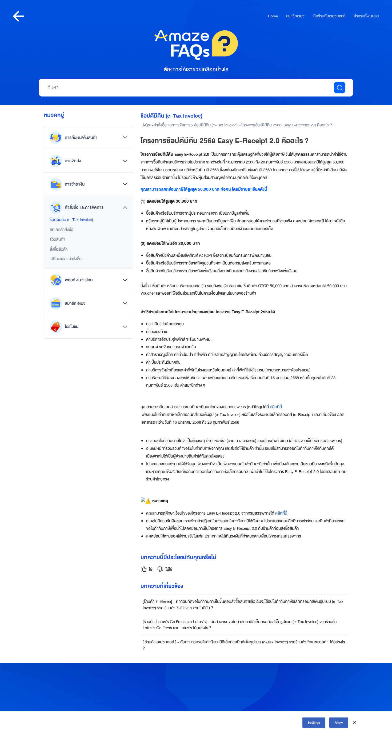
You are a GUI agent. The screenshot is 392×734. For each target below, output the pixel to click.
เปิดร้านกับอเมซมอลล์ (329, 16)
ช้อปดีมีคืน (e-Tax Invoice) (71, 219)
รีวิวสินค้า (57, 239)
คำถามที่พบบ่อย (366, 16)
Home (273, 16)
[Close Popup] (354, 723)
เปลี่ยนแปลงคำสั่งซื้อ (66, 259)
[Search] (340, 88)
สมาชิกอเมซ (295, 16)
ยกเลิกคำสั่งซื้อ (61, 229)
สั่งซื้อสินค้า (58, 249)
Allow (339, 722)
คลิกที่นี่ (276, 407)
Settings (314, 722)
